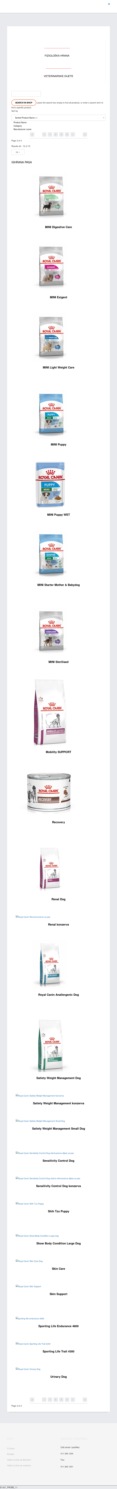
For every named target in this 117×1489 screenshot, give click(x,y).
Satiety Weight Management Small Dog (58, 1128)
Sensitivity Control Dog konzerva (58, 1186)
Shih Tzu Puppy (58, 1211)
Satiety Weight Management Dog (58, 1078)
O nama (10, 1448)
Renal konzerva (58, 924)
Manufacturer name (22, 129)
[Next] (73, 134)
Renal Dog (58, 899)
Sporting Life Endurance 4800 (58, 1326)
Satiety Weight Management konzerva (58, 1103)
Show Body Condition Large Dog (58, 1243)
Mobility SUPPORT (58, 752)
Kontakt (10, 1454)
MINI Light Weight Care (58, 367)
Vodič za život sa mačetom (19, 1465)
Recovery (58, 822)
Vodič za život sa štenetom (19, 1459)
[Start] (32, 134)
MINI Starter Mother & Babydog (58, 585)
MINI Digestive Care (58, 227)
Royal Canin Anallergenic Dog (58, 994)
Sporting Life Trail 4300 (58, 1351)
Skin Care (58, 1268)
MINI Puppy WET (58, 514)
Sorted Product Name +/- (26, 117)
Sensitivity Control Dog (58, 1160)
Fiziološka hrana (57, 55)
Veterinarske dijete (58, 76)
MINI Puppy (58, 444)
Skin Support (58, 1294)
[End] (85, 134)
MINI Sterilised (58, 662)
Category (18, 125)
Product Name (20, 122)
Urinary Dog (58, 1376)
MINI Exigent (58, 297)
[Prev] (44, 134)
